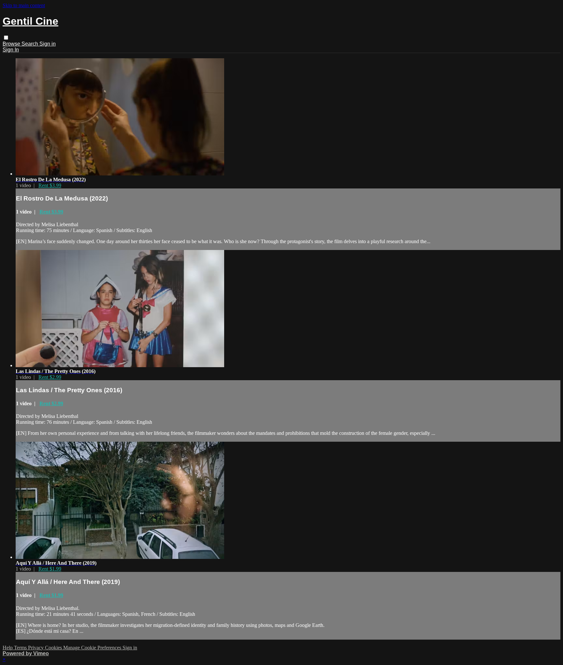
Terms (21, 647)
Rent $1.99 (49, 569)
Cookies (54, 647)
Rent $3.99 (49, 185)
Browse (12, 44)
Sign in (47, 44)
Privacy (36, 647)
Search (30, 44)
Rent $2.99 (49, 377)
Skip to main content (24, 5)
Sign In (11, 49)
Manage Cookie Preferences (93, 647)
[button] (6, 37)
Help (8, 647)
